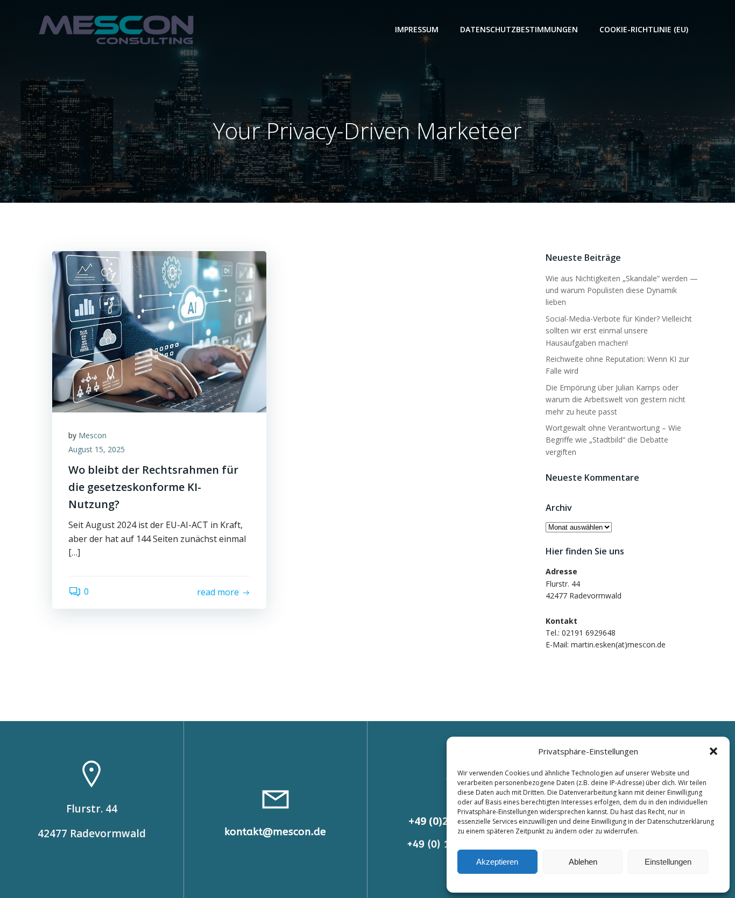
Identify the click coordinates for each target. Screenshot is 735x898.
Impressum (417, 29)
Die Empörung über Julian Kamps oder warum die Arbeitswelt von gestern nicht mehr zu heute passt (615, 399)
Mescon (93, 435)
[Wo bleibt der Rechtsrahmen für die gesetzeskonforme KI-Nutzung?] (159, 331)
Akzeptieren (497, 861)
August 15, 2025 (96, 449)
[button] (713, 751)
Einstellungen (668, 861)
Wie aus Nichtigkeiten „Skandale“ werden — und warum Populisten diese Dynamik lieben (622, 290)
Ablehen (583, 861)
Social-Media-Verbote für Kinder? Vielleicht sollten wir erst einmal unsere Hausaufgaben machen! (619, 330)
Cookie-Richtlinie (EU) (643, 29)
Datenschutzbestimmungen (519, 29)
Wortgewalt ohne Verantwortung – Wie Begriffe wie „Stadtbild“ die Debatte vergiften (613, 440)
